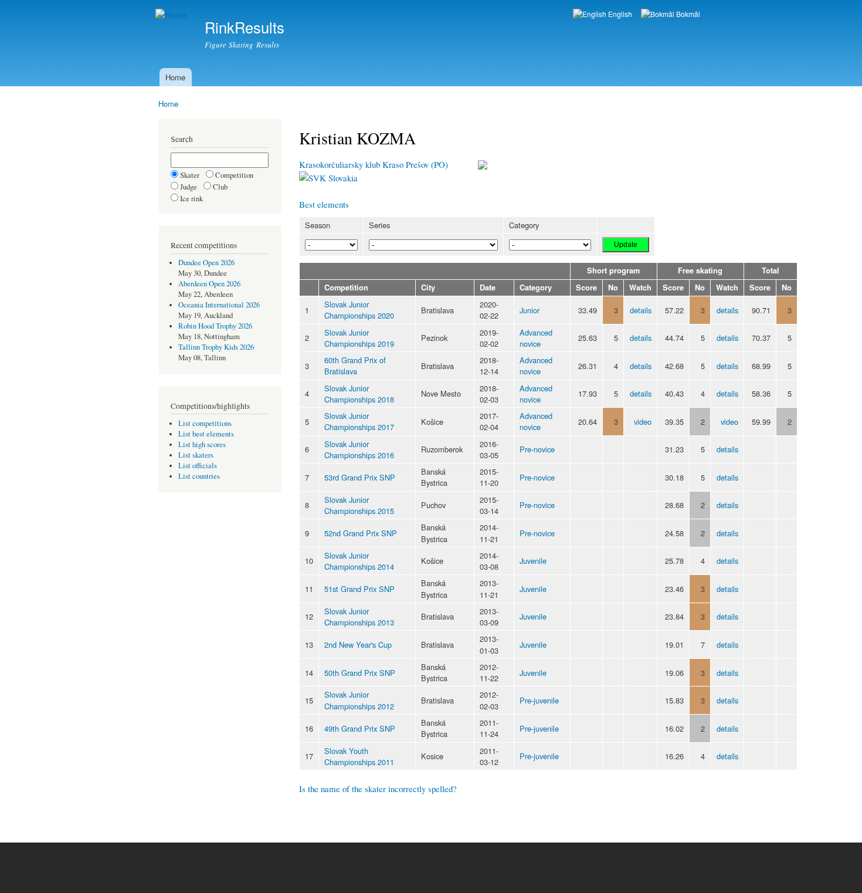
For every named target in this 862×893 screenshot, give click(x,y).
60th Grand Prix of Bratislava (355, 365)
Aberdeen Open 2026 (209, 284)
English (619, 14)
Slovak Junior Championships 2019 (359, 338)
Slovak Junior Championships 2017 (359, 421)
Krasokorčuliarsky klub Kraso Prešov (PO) (373, 164)
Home (175, 77)
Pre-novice (537, 449)
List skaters (195, 455)
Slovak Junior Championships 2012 (359, 700)
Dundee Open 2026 (206, 263)
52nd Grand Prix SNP (360, 533)
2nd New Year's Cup (358, 644)
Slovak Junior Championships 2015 (359, 505)
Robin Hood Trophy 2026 (215, 326)
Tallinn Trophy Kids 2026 (216, 347)
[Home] (173, 15)
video (642, 421)
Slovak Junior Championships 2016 (359, 449)
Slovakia (342, 178)
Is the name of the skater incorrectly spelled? (378, 788)
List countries (199, 476)
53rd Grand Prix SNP (359, 477)
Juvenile (533, 560)
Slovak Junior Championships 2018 (359, 394)
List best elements (206, 434)
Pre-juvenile (539, 700)
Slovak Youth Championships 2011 (359, 756)
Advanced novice (536, 338)
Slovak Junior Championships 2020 (359, 310)
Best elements (324, 204)
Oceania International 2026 (219, 305)
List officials (197, 466)
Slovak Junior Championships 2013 (359, 617)
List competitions (205, 423)
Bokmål (687, 14)
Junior (529, 310)
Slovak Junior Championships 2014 (359, 561)
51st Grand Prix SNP (359, 588)
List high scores (202, 444)
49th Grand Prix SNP (359, 728)
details (640, 310)
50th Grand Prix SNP (359, 672)
